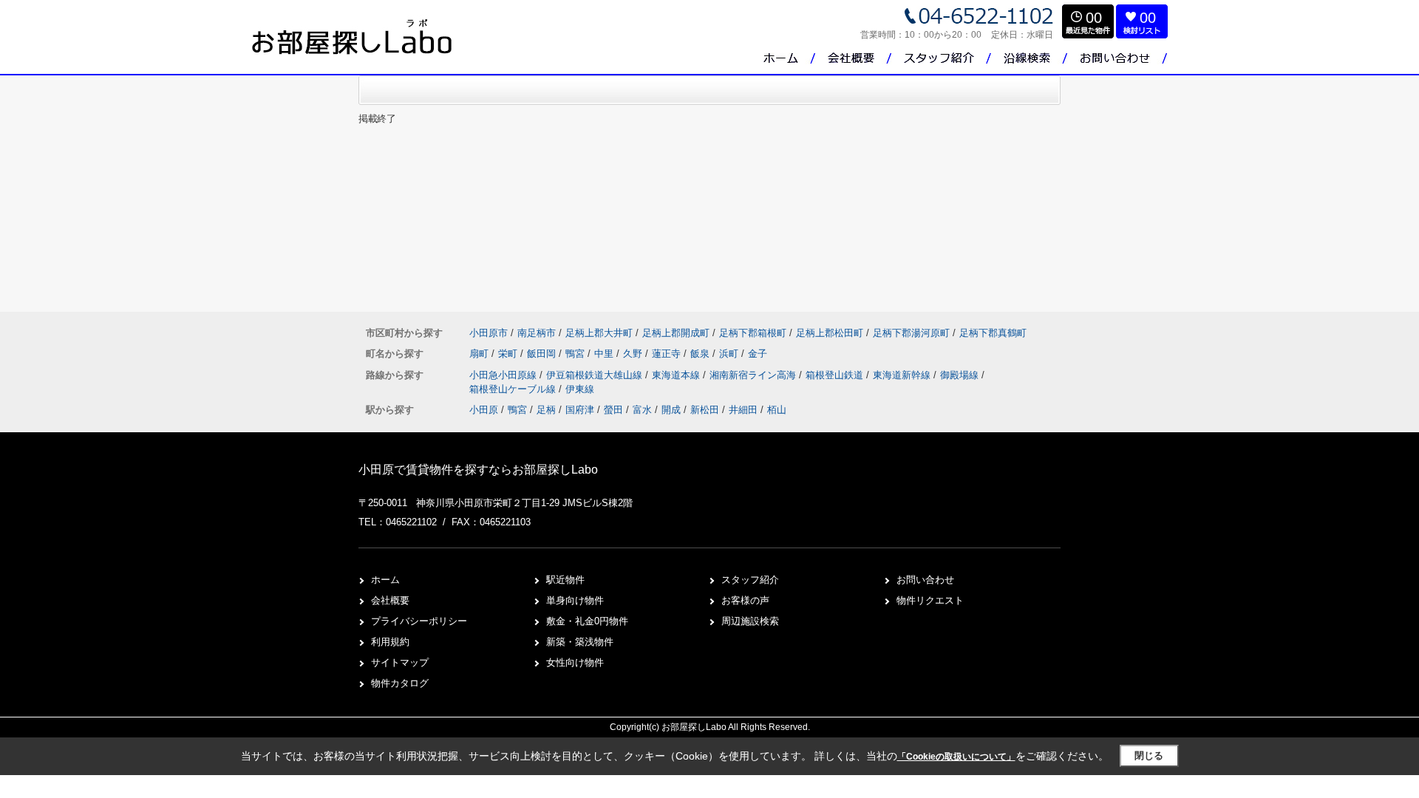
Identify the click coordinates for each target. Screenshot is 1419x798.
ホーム (385, 579)
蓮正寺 (668, 353)
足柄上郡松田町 (829, 332)
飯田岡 (543, 353)
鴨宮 (576, 353)
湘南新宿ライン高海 (754, 375)
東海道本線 (677, 375)
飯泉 (701, 353)
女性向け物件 (575, 662)
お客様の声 (745, 600)
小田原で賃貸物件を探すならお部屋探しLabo (478, 469)
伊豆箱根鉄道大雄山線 (595, 375)
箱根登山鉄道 (836, 375)
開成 (671, 409)
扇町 (480, 353)
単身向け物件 (575, 600)
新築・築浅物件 (579, 641)
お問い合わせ (925, 579)
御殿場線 (960, 375)
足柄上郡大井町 (599, 332)
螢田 (613, 409)
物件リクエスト (930, 600)
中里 (605, 353)
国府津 (579, 409)
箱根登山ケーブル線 (514, 389)
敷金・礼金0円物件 (587, 621)
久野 (634, 353)
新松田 (704, 409)
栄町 (509, 353)
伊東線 (579, 389)
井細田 (743, 409)
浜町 (730, 353)
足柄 (546, 409)
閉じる (1148, 755)
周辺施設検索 (750, 621)
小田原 (483, 409)
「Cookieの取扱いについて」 (956, 756)
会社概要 (390, 600)
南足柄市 (536, 332)
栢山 (776, 409)
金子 (757, 353)
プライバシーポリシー (419, 621)
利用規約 (390, 641)
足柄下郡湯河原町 (911, 332)
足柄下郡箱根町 (752, 332)
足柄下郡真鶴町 (993, 332)
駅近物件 (565, 579)
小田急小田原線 (504, 375)
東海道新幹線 (903, 375)
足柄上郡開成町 (676, 332)
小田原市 (488, 332)
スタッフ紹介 (750, 579)
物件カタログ (400, 683)
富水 (642, 409)
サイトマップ (400, 662)
